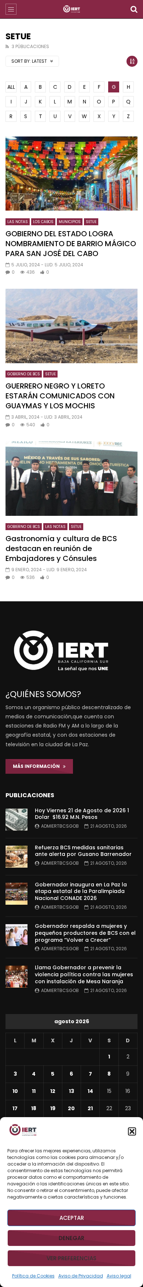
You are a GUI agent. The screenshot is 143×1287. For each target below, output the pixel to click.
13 (71, 1091)
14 (90, 1091)
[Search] (134, 9)
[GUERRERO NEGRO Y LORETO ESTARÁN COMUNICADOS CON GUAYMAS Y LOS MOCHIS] (72, 326)
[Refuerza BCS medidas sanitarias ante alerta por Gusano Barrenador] (16, 857)
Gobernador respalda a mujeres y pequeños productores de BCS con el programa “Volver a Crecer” (85, 933)
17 (15, 1108)
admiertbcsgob (60, 826)
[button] (132, 1131)
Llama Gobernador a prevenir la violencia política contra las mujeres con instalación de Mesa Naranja (84, 974)
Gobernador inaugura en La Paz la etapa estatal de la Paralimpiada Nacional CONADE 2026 (81, 891)
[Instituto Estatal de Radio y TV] (71, 9)
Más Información (38, 766)
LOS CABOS (43, 222)
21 (90, 1108)
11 (34, 1091)
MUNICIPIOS (70, 222)
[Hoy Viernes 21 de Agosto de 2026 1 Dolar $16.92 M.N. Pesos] (16, 820)
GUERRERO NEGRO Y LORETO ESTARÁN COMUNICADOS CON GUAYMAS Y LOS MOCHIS (60, 396)
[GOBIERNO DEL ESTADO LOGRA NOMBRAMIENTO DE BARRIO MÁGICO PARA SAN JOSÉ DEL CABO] (72, 173)
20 (71, 1108)
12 (52, 1091)
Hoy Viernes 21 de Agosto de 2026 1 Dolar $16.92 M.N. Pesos (82, 814)
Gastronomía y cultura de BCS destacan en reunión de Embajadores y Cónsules (61, 548)
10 (15, 1091)
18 (33, 1108)
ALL (11, 87)
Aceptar (71, 1218)
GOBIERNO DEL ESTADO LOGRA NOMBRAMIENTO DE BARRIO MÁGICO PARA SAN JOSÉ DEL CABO (71, 244)
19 (52, 1108)
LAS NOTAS (17, 222)
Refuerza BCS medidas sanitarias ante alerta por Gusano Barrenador (83, 851)
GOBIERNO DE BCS (23, 374)
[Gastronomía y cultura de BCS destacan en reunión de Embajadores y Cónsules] (72, 478)
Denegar (71, 1238)
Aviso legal (119, 1276)
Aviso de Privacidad (80, 1276)
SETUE (91, 222)
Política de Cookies (33, 1276)
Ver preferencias (71, 1258)
